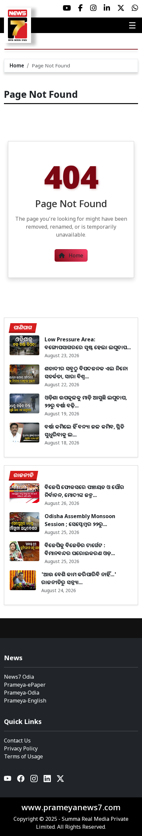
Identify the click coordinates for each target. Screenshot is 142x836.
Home (17, 65)
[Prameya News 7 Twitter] (121, 8)
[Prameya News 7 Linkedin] (106, 8)
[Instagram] (34, 780)
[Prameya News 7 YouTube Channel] (66, 8)
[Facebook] (21, 780)
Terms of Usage (23, 756)
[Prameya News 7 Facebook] (80, 8)
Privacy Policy (21, 748)
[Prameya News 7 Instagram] (93, 8)
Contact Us (17, 740)
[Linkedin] (48, 780)
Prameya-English (25, 700)
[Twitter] (60, 780)
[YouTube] (8, 780)
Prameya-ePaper (25, 684)
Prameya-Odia (21, 692)
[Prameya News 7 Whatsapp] (134, 8)
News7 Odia (19, 676)
